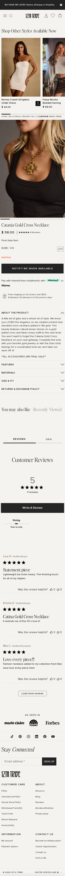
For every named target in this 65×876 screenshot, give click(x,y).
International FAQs (10, 797)
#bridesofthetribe (44, 808)
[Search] (11, 16)
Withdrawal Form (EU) (11, 808)
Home (4, 116)
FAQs (4, 791)
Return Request (9, 820)
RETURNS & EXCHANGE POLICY (20, 389)
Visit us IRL (40, 858)
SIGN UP (49, 761)
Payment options (9, 847)
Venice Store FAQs (11, 802)
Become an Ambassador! (48, 841)
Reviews (39, 802)
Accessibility (7, 825)
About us (40, 791)
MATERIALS (8, 372)
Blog (37, 797)
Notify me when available (32, 268)
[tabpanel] (32, 73)
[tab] (28, 31)
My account (7, 841)
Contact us (40, 852)
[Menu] (5, 16)
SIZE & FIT (7, 380)
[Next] (61, 73)
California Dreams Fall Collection (29, 116)
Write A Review (32, 508)
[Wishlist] (53, 16)
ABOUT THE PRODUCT (15, 312)
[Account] (46, 16)
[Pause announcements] (61, 5)
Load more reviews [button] (32, 693)
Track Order (7, 814)
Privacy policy (41, 814)
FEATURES (7, 364)
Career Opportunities (46, 847)
